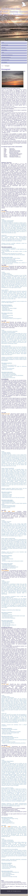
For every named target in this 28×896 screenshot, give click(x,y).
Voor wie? (3, 47)
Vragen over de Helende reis (7, 54)
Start (2, 65)
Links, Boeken (4, 62)
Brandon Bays (4, 49)
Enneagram (5, 69)
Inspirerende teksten (5, 59)
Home (3, 42)
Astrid (3, 52)
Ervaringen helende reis (6, 57)
